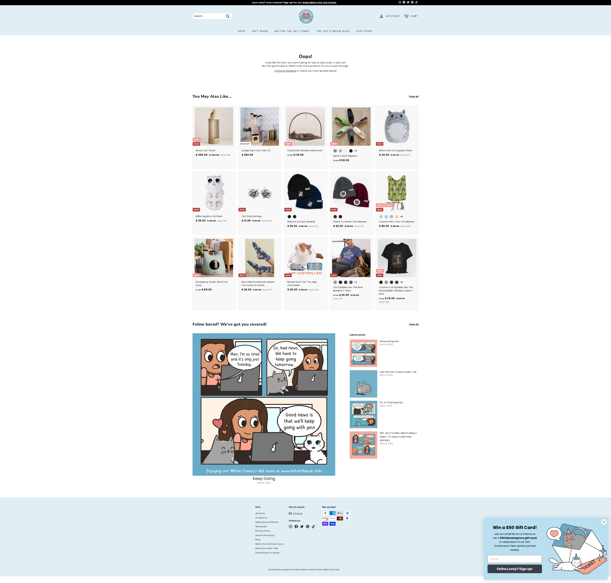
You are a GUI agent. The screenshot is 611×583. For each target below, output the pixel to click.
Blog (257, 539)
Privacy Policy (262, 530)
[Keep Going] (264, 404)
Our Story (364, 31)
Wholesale (261, 526)
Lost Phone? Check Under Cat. (398, 372)
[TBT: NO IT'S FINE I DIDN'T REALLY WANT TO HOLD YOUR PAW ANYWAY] (363, 445)
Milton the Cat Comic (292, 31)
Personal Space (389, 341)
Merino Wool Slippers (305, 2)
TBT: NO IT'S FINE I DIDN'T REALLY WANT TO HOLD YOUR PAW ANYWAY (398, 436)
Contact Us (261, 517)
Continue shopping (285, 70)
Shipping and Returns (266, 522)
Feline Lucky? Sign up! (515, 569)
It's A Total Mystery (391, 402)
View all (413, 96)
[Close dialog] (604, 522)
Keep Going (264, 478)
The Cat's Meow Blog (333, 31)
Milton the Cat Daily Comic (269, 543)
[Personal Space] (363, 353)
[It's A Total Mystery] (363, 414)
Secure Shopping (264, 535)
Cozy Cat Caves (344, 2)
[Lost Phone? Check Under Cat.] (363, 384)
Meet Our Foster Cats (266, 548)
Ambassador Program (267, 552)
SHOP (242, 31)
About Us (260, 513)
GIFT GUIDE (260, 31)
